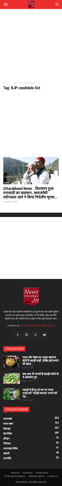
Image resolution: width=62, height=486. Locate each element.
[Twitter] (35, 335)
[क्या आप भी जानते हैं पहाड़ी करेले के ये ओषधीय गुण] (11, 378)
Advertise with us (36, 476)
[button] (57, 4)
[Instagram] (26, 334)
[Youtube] (44, 335)
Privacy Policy (42, 472)
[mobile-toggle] (5, 4)
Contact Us (52, 476)
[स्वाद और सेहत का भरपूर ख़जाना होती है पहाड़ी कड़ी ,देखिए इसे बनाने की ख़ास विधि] (11, 361)
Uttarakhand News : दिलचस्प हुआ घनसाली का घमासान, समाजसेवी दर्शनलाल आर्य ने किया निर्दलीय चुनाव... (30, 192)
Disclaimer (28, 472)
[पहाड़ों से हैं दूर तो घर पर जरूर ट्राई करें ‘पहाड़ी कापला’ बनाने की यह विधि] (11, 394)
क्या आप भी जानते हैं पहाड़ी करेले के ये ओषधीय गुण (40, 375)
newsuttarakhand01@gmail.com (37, 325)
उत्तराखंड (7, 183)
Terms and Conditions (14, 476)
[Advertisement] (31, 47)
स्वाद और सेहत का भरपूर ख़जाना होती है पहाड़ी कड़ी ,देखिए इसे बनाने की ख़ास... (40, 360)
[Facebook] (17, 335)
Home (6, 82)
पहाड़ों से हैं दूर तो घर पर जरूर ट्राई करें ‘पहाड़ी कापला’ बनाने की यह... (39, 393)
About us (15, 472)
